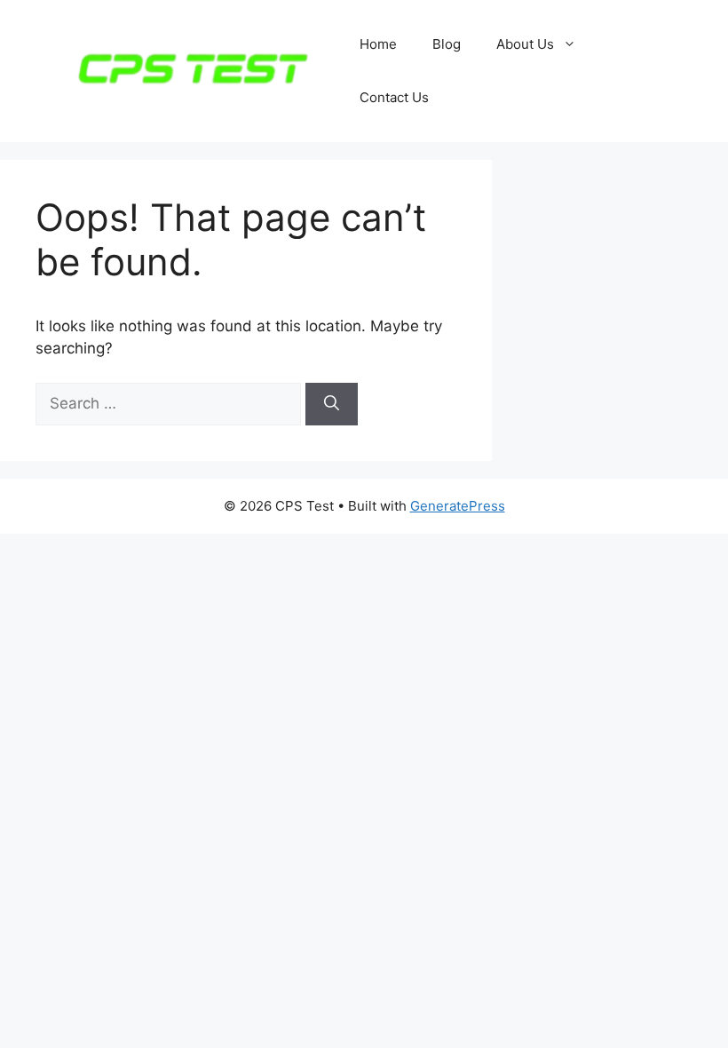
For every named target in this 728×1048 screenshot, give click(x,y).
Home (378, 44)
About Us (525, 44)
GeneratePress (457, 505)
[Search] (331, 404)
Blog (446, 44)
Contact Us (394, 97)
